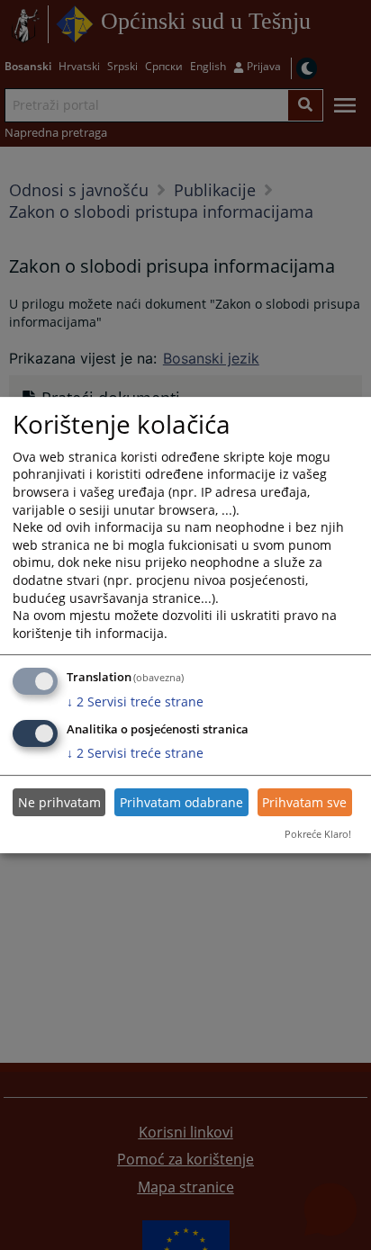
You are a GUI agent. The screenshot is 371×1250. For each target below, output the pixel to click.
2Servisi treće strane (135, 701)
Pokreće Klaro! (318, 834)
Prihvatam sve (304, 802)
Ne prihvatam (59, 802)
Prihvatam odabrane (181, 802)
